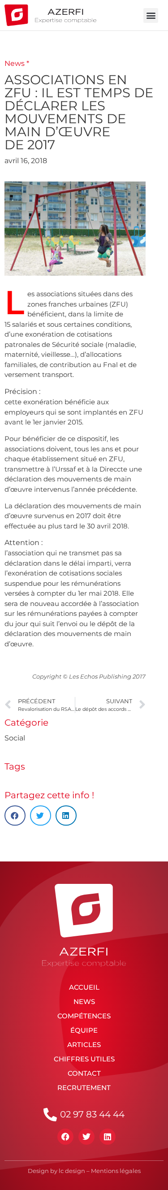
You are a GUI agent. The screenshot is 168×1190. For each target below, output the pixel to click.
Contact (84, 1073)
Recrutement (84, 1087)
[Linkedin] (107, 1137)
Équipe (84, 1030)
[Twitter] (86, 1137)
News (84, 1001)
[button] (150, 15)
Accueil (84, 987)
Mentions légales (116, 1170)
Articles (84, 1044)
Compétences (84, 1016)
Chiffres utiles (84, 1059)
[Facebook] (65, 1137)
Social (14, 738)
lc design (72, 1170)
